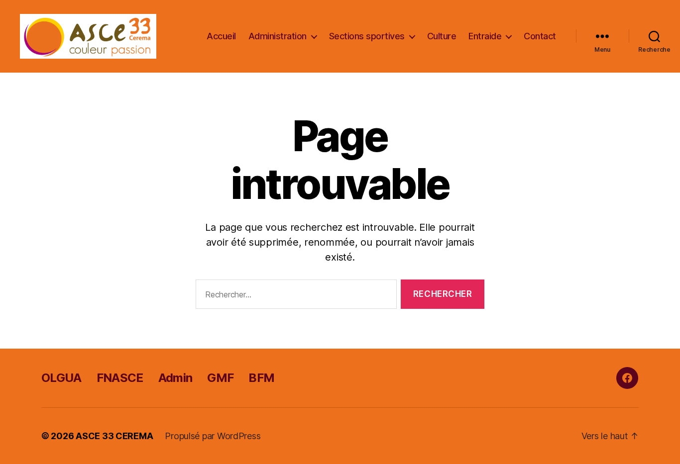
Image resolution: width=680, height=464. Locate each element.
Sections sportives (367, 36)
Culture (441, 36)
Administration (277, 36)
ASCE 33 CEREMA (114, 436)
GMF (220, 378)
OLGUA (61, 378)
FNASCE (120, 378)
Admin (175, 378)
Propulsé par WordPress (212, 436)
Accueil (221, 36)
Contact (540, 36)
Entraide (484, 36)
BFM (261, 378)
